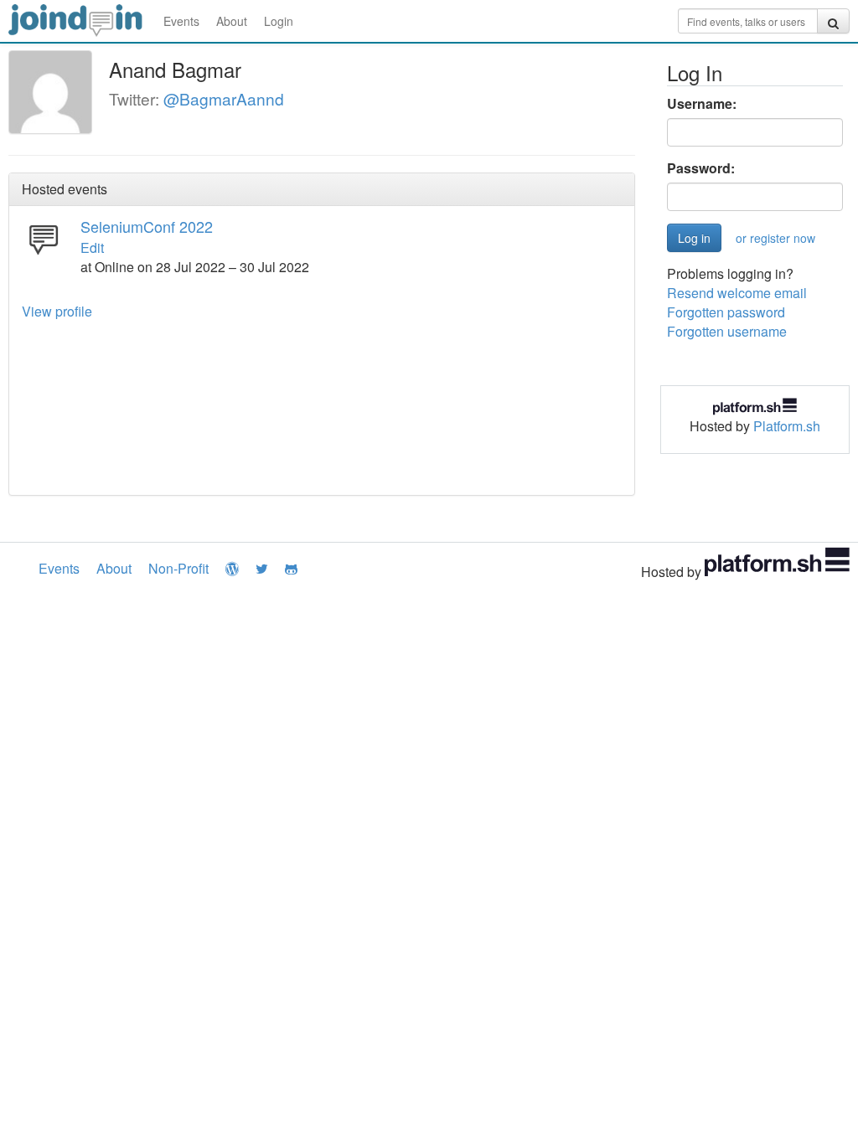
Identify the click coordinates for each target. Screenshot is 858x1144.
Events (181, 21)
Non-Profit (178, 568)
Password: (701, 168)
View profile (57, 311)
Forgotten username (727, 331)
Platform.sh (786, 425)
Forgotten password (726, 312)
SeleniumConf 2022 (146, 226)
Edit (92, 247)
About (231, 21)
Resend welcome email (737, 292)
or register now (775, 237)
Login (278, 21)
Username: (702, 104)
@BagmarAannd (223, 98)
